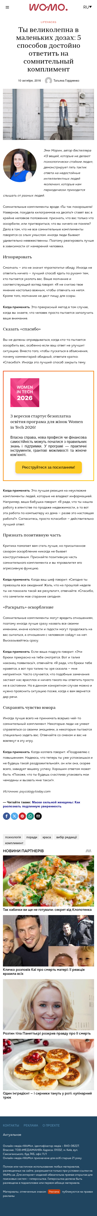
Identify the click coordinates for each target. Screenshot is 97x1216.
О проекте (51, 1125)
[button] (89, 7)
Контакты (11, 1125)
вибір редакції (66, 837)
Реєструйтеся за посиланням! (48, 467)
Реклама (31, 1125)
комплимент (14, 842)
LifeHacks (48, 22)
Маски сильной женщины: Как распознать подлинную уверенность (41, 804)
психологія (13, 837)
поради (31, 837)
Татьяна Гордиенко (66, 80)
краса (47, 837)
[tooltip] (6, 816)
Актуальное (12, 1135)
